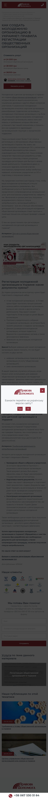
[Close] (42, 390)
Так (20, 408)
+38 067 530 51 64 (26, 795)
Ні (28, 408)
